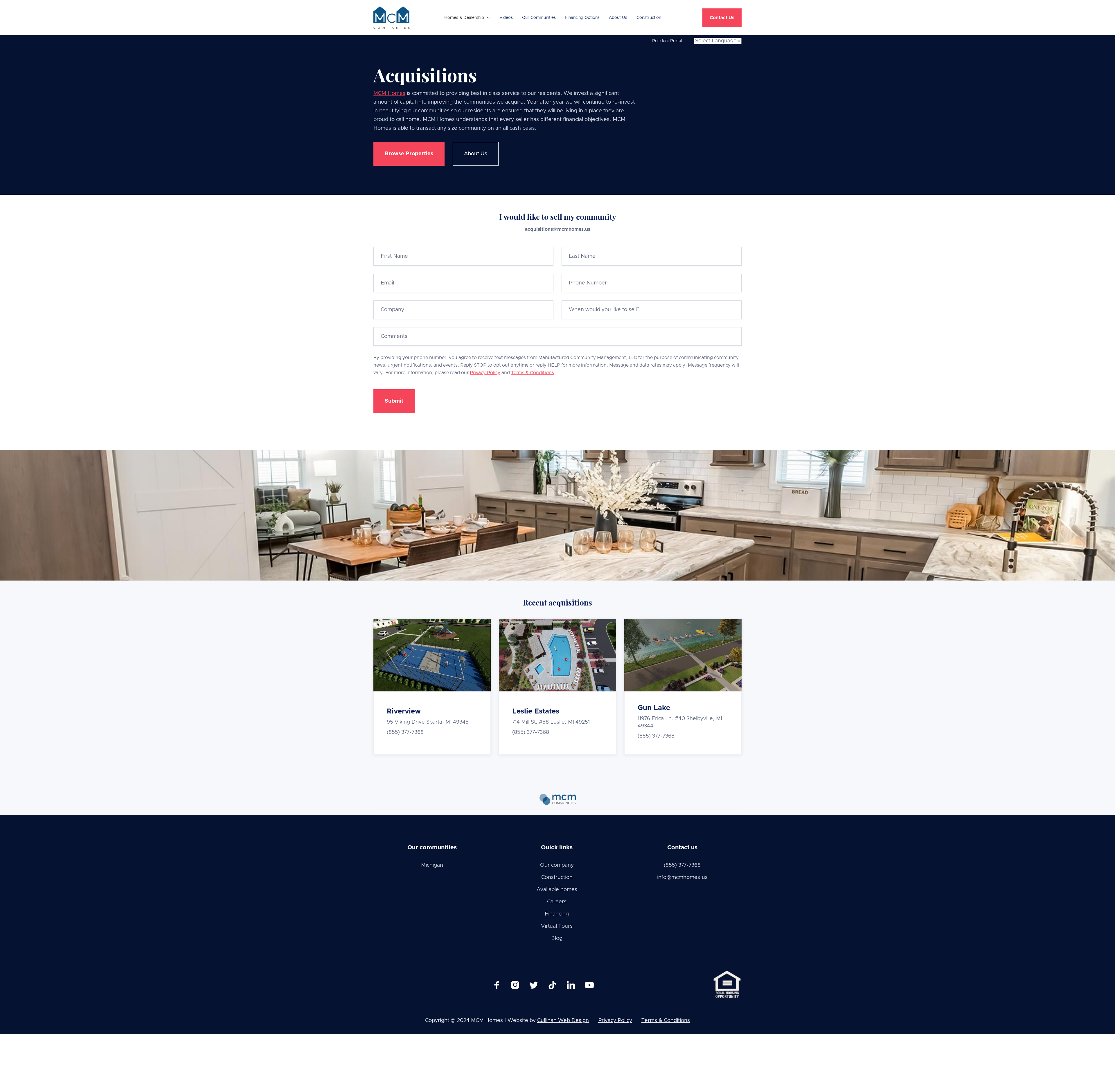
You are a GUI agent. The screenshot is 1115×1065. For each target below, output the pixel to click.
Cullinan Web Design (563, 1020)
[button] (467, 17)
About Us (618, 18)
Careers (557, 901)
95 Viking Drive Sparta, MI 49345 (428, 722)
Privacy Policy (485, 372)
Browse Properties (409, 153)
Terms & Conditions (532, 372)
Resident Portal (667, 41)
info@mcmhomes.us (682, 877)
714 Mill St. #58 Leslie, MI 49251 (551, 722)
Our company (557, 865)
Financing (557, 914)
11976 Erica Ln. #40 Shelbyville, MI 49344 (680, 722)
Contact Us (722, 17)
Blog (556, 938)
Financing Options (582, 18)
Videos (506, 18)
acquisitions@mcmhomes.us (557, 229)
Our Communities (539, 18)
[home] (391, 17)
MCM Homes (389, 93)
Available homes (557, 889)
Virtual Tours (557, 926)
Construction (648, 18)
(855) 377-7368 (405, 732)
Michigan (432, 865)
